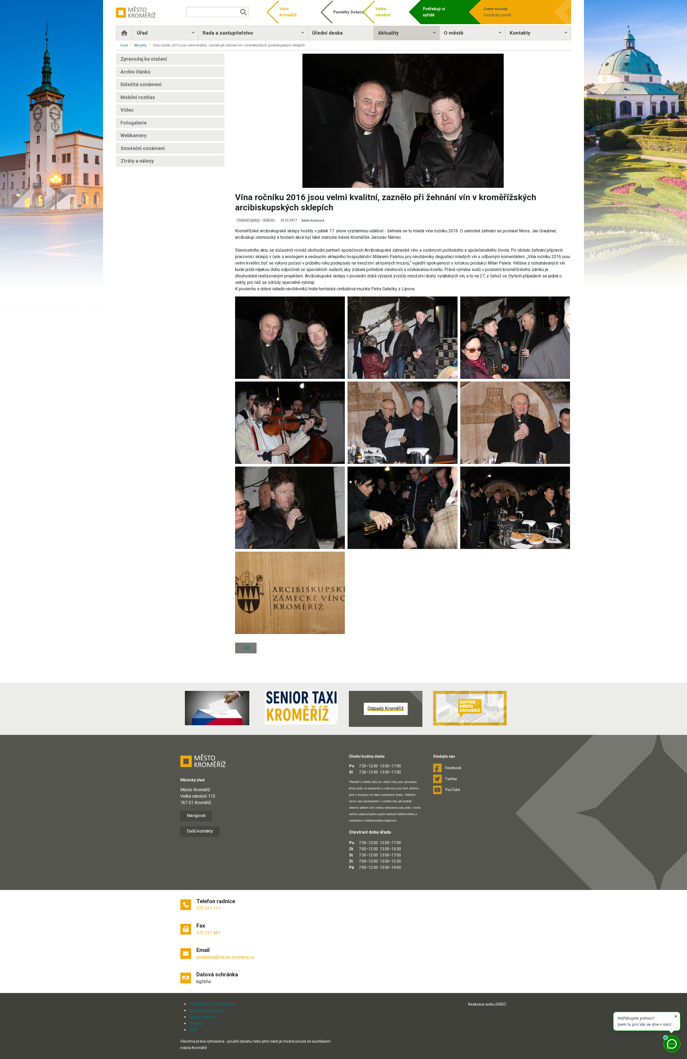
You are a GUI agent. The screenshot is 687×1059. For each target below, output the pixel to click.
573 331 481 (208, 932)
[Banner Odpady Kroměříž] (385, 709)
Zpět (246, 647)
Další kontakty (200, 831)
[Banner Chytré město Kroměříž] (470, 708)
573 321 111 (208, 908)
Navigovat (196, 815)
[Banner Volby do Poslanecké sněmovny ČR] (217, 708)
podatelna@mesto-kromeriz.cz (225, 957)
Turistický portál (497, 11)
